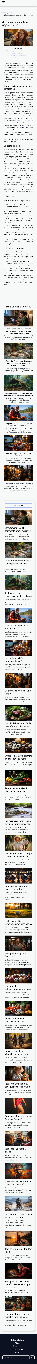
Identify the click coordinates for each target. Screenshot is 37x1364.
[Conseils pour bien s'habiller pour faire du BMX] (18, 1041)
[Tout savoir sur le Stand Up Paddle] (18, 1238)
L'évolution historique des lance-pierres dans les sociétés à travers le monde (18, 363)
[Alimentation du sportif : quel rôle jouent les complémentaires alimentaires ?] (18, 1008)
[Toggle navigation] (3, 3)
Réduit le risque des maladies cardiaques (17, 51)
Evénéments (17, 1346)
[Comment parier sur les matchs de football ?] (18, 876)
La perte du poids (18, 53)
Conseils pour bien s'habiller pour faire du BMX (16, 1054)
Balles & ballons (17, 1340)
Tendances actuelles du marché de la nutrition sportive (16, 791)
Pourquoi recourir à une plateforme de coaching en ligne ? (18, 1284)
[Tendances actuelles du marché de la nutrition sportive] (18, 778)
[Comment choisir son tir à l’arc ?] (18, 473)
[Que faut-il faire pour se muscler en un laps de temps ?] (18, 1303)
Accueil (4, 13)
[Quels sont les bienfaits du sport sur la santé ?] (18, 1171)
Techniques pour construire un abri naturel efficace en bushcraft (18, 596)
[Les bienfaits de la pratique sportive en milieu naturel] (18, 843)
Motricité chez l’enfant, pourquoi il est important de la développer (17, 1086)
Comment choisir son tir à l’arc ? (19, 484)
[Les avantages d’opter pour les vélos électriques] (18, 1203)
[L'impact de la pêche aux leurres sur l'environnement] (18, 413)
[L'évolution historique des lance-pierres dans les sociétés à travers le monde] (18, 351)
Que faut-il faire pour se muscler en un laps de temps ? (17, 1317)
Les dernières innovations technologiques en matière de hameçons (18, 824)
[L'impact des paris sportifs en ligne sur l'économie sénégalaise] (18, 745)
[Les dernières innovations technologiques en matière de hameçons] (18, 810)
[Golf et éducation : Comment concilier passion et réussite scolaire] (18, 910)
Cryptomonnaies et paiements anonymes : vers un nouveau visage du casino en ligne (18, 331)
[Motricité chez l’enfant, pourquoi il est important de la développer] (18, 1073)
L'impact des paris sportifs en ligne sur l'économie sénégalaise (18, 758)
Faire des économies (18, 58)
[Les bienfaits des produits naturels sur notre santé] (18, 713)
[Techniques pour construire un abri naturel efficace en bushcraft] (18, 383)
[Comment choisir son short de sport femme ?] (18, 1106)
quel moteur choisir (25, 120)
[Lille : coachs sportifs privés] (18, 1138)
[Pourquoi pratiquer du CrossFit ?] (18, 943)
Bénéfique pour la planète (18, 55)
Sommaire (19, 48)
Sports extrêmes (17, 1349)
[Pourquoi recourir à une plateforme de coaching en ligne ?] (18, 1271)
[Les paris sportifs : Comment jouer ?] (18, 443)
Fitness (18, 1343)
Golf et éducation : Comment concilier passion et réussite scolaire (18, 924)
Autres (11, 13)
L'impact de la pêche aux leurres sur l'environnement (17, 628)
